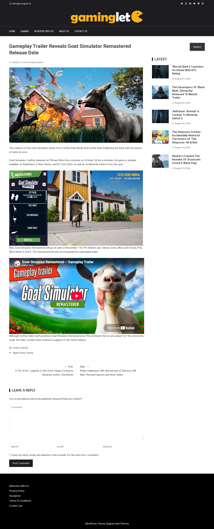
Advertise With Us (44, 31)
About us (64, 31)
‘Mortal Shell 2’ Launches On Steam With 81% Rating (188, 70)
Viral (108, 523)
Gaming (25, 31)
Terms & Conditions (20, 500)
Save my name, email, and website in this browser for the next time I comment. (55, 455)
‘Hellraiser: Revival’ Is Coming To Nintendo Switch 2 (185, 115)
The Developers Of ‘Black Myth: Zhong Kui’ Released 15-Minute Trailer (188, 92)
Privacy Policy (16, 490)
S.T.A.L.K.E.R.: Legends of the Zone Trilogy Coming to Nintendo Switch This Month (44, 370)
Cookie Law (15, 505)
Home (12, 31)
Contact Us (80, 31)
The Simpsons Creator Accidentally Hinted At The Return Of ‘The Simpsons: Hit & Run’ (186, 137)
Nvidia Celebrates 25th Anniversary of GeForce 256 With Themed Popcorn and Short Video (108, 370)
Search (197, 46)
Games (23, 353)
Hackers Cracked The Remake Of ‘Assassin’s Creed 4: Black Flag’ (186, 159)
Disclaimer (15, 495)
